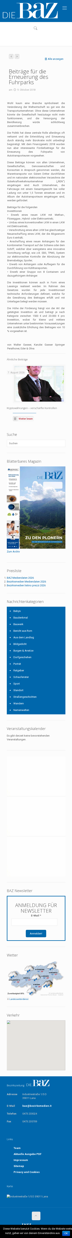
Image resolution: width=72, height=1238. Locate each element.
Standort (18, 690)
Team (17, 1148)
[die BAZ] (30, 11)
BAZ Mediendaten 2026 (20, 577)
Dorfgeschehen (22, 657)
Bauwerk (18, 624)
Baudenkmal (20, 617)
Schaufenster (21, 677)
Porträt (17, 663)
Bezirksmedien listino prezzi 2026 (26, 585)
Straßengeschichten (25, 696)
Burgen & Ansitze (23, 650)
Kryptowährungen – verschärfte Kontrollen (32, 408)
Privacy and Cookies (27, 1172)
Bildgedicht (20, 644)
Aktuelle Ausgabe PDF (27, 1154)
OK (66, 1233)
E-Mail (36, 915)
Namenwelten (21, 710)
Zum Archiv (13, 551)
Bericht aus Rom (22, 630)
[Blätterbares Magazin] (36, 547)
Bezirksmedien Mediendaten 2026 (26, 581)
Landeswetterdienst (18, 999)
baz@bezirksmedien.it (36, 1105)
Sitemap (19, 1166)
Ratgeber (18, 670)
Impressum (21, 1160)
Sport (16, 683)
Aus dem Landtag (23, 637)
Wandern (18, 703)
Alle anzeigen (55, 58)
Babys (17, 610)
